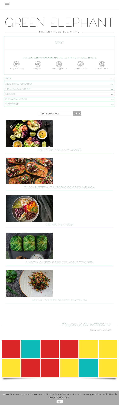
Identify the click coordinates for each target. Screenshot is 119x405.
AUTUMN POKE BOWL (59, 225)
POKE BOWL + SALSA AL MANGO (59, 150)
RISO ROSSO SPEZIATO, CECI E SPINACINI (59, 300)
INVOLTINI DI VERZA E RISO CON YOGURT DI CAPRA (59, 262)
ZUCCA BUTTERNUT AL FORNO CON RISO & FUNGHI (59, 187)
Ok (59, 402)
